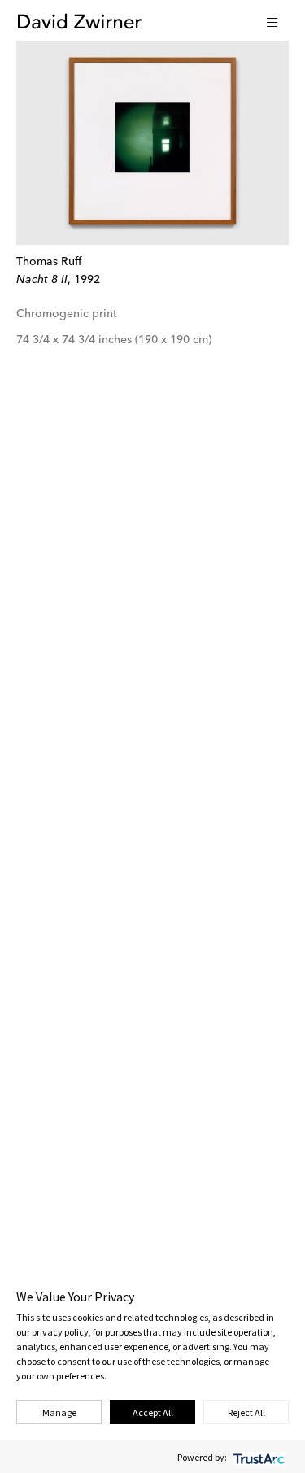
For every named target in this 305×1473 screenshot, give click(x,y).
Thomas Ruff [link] (48, 262)
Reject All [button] (246, 1412)
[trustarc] (257, 1457)
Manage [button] (59, 1412)
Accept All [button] (153, 1412)
